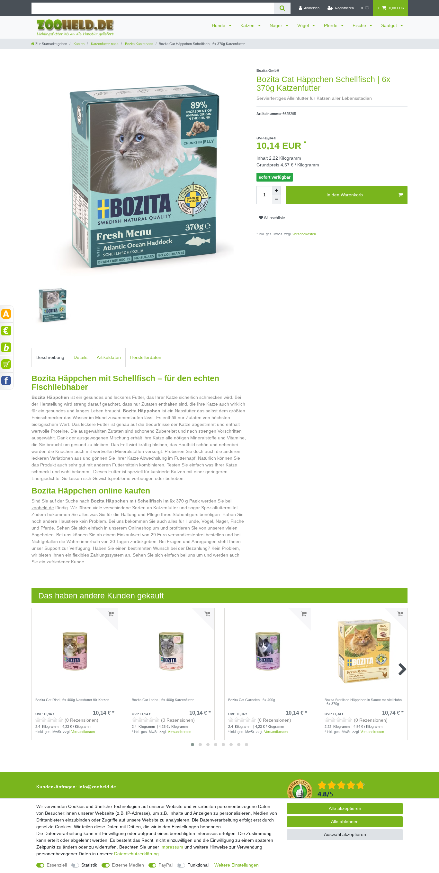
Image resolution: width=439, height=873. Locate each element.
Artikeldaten (109, 357)
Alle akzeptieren (345, 808)
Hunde (219, 25)
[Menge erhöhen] (276, 190)
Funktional (198, 865)
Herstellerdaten (145, 357)
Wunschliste (274, 218)
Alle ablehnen (345, 821)
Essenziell (57, 865)
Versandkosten (303, 234)
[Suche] (282, 8)
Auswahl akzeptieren (345, 834)
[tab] (50, 357)
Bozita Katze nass (138, 44)
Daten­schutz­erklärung (136, 853)
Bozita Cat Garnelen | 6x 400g (251, 700)
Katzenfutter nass (104, 44)
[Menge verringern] (276, 199)
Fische (360, 25)
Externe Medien (128, 865)
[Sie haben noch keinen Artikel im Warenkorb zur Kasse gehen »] (6, 364)
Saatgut (389, 25)
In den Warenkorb (345, 194)
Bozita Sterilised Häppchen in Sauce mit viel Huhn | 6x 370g (363, 702)
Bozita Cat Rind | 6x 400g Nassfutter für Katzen (72, 700)
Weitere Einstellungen (236, 865)
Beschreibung (50, 357)
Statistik (89, 865)
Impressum (171, 847)
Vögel (303, 25)
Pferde (331, 25)
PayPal (165, 865)
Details (80, 357)
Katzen (248, 25)
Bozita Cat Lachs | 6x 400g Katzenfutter (163, 700)
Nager (276, 25)
